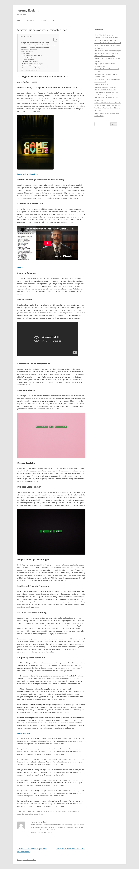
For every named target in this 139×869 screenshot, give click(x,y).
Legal (55, 21)
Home (19, 21)
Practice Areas (31, 21)
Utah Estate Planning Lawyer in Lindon (106, 92)
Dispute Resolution (28, 59)
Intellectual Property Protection (32, 66)
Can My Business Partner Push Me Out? (107, 105)
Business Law (37, 811)
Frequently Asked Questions (32, 70)
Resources (45, 21)
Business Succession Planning (32, 68)
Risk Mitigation (27, 53)
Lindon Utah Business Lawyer (103, 35)
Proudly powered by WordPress (26, 860)
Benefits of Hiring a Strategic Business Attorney (36, 47)
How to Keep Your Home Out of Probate (107, 103)
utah (77, 811)
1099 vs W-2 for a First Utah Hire (104, 56)
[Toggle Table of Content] (54, 40)
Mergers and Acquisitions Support (33, 63)
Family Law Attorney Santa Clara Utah (70, 849)
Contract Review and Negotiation (32, 55)
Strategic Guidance (28, 51)
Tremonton (72, 811)
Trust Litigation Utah (101, 84)
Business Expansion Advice (30, 61)
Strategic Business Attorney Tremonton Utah (34, 43)
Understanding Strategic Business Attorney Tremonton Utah (40, 45)
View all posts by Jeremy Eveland (42, 832)
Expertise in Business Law (30, 49)
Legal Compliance (28, 57)
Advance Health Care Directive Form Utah (107, 43)
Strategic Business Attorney (59, 811)
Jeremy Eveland (28, 10)
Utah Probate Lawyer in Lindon (104, 95)
